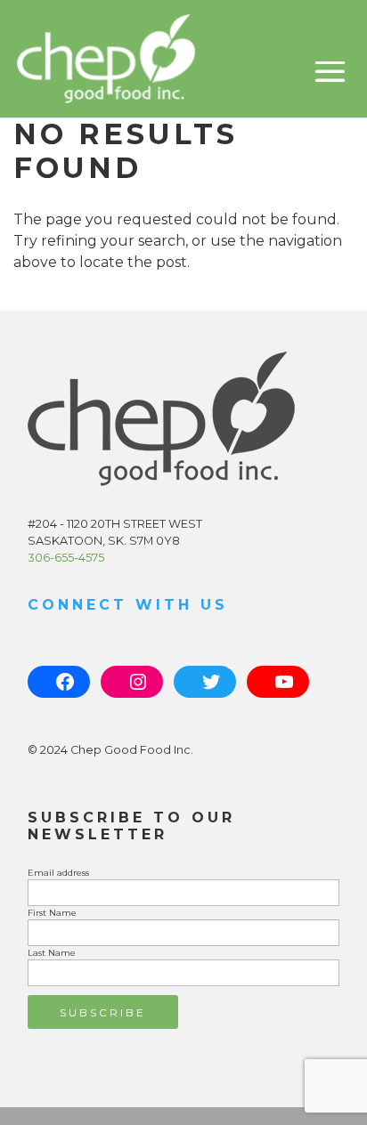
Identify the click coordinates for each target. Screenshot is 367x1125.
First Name (52, 913)
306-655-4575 (66, 557)
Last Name (52, 953)
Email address (58, 872)
